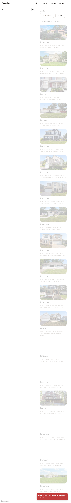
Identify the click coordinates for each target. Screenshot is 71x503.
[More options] (67, 3)
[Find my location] (33, 9)
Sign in (61, 3)
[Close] (66, 495)
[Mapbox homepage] (5, 501)
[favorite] (65, 42)
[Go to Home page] (6, 3)
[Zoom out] (2, 12)
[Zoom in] (2, 9)
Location (43, 11)
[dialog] (52, 496)
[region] (18, 255)
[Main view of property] (53, 32)
